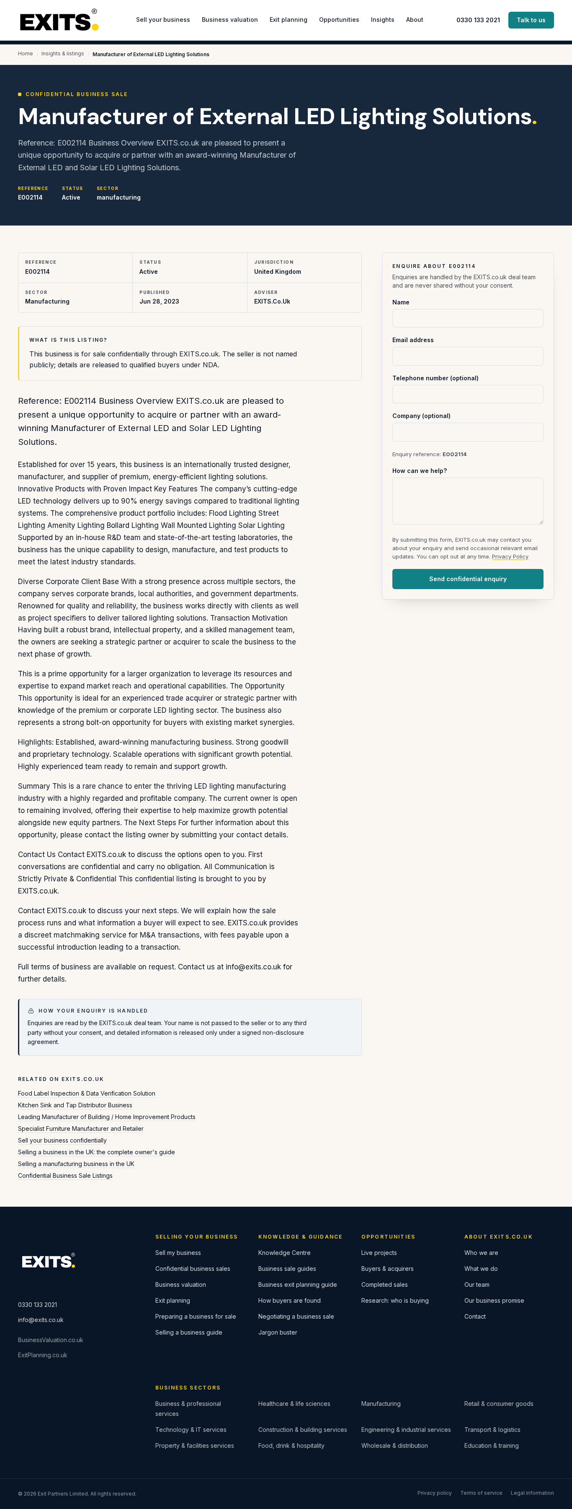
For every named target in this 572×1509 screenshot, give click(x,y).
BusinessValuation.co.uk (50, 1339)
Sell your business (163, 19)
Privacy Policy (510, 556)
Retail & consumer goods (498, 1403)
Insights (382, 19)
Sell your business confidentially (62, 1140)
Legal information (532, 1493)
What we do (481, 1268)
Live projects (379, 1252)
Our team (477, 1284)
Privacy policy (434, 1493)
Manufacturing (381, 1403)
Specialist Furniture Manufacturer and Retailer (81, 1128)
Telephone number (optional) (435, 378)
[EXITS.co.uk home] (60, 20)
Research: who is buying (395, 1300)
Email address (413, 339)
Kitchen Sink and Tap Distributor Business (75, 1105)
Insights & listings (62, 53)
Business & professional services (188, 1408)
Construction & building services (302, 1429)
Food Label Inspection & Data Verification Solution (86, 1093)
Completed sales (384, 1284)
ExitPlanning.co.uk (42, 1354)
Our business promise (494, 1300)
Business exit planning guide (297, 1284)
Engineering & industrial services (406, 1429)
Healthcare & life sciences (294, 1403)
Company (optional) (421, 415)
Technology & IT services (191, 1429)
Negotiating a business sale (296, 1316)
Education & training (491, 1445)
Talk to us (531, 19)
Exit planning (288, 19)
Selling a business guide (188, 1332)
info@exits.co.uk (41, 1319)
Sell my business (178, 1252)
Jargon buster (277, 1332)
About (414, 19)
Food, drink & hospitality (291, 1445)
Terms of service (481, 1493)
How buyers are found (289, 1300)
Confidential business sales (192, 1268)
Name (401, 302)
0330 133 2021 (478, 19)
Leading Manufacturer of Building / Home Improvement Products (107, 1116)
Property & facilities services (194, 1445)
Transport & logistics (492, 1429)
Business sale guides (287, 1268)
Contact (475, 1316)
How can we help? (419, 470)
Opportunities (339, 19)
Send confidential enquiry (468, 578)
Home (25, 53)
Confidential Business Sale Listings (65, 1175)
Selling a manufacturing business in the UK (76, 1163)
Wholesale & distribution (394, 1445)
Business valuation (230, 19)
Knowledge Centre (284, 1252)
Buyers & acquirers (387, 1268)
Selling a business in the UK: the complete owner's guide (96, 1152)
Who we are (481, 1252)
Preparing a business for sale (195, 1316)
